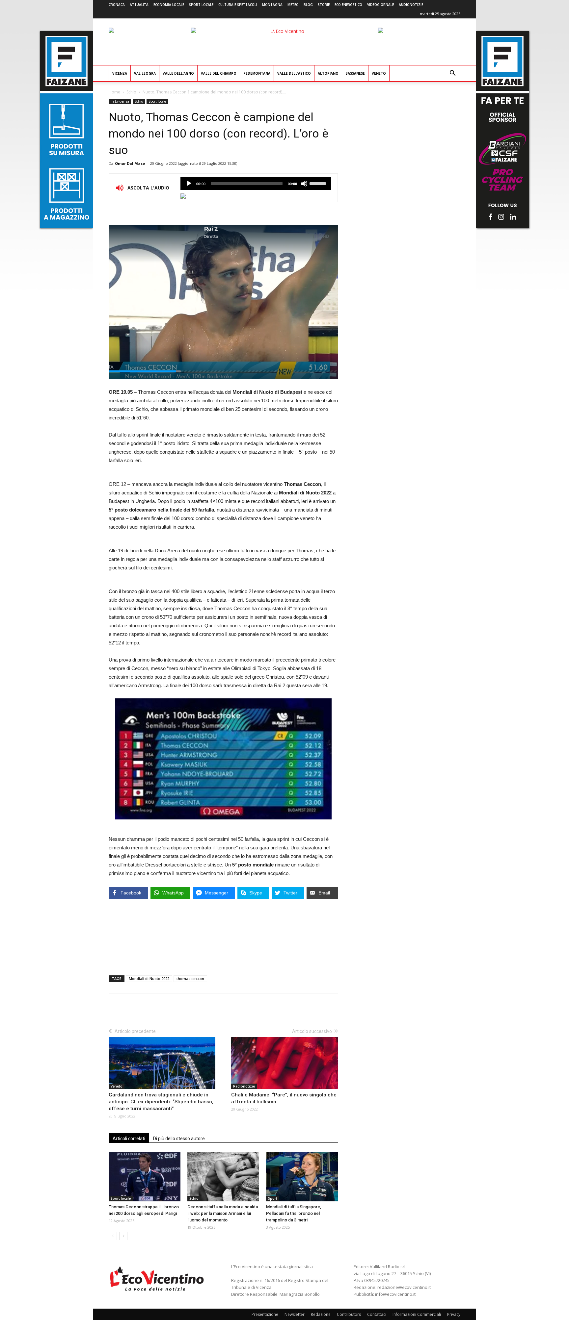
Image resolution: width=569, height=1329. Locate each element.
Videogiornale (380, 4)
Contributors (349, 1314)
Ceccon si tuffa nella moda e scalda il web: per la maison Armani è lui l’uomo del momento (222, 1213)
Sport (272, 1198)
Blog (308, 4)
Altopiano (328, 73)
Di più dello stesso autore (179, 1138)
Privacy (453, 1314)
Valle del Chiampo (218, 73)
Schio (131, 92)
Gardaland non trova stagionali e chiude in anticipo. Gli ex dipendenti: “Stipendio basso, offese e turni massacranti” (161, 1102)
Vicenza (119, 73)
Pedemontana (256, 73)
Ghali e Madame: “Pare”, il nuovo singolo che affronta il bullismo (284, 1098)
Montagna (272, 4)
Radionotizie (244, 1086)
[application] (255, 183)
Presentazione (265, 1314)
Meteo (293, 4)
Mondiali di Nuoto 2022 (149, 978)
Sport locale (201, 4)
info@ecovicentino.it (395, 1294)
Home (114, 92)
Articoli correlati (129, 1138)
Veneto (379, 73)
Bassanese (355, 73)
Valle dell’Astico (294, 73)
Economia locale (168, 4)
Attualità (139, 4)
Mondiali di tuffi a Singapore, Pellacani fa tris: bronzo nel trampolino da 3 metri (293, 1213)
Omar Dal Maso (130, 163)
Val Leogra (145, 73)
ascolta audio (189, 183)
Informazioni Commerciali (417, 1314)
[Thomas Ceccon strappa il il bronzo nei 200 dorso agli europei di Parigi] (144, 1176)
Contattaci (376, 1314)
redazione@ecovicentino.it (404, 1287)
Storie (324, 4)
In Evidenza (120, 101)
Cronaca (117, 4)
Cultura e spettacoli (237, 4)
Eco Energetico (348, 4)
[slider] (319, 183)
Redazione (321, 1314)
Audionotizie (411, 4)
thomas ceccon (190, 978)
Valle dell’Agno (178, 73)
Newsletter (294, 1314)
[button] (452, 74)
